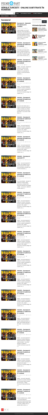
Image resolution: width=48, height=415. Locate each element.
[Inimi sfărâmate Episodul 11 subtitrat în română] (34, 59)
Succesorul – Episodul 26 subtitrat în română (24, 24)
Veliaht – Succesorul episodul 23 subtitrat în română (24, 79)
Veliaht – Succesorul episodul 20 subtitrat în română (24, 138)
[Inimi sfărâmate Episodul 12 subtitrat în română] (34, 52)
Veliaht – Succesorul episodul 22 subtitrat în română (24, 99)
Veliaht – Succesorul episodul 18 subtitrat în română (24, 174)
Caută (44, 21)
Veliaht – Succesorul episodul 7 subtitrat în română (23, 391)
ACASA (17, 13)
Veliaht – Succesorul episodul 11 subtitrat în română (24, 311)
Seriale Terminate (5, 15)
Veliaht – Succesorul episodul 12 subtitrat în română (24, 291)
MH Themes (31, 413)
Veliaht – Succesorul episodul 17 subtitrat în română (24, 193)
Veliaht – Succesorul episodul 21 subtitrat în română (24, 118)
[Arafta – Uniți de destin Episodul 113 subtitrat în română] (34, 30)
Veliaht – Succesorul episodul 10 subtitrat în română (24, 331)
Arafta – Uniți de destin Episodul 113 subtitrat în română (42, 29)
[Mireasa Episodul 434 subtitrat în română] (34, 37)
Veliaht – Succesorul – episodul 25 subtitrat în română (24, 44)
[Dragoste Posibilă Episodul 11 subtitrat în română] (34, 45)
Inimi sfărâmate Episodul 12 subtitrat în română (42, 50)
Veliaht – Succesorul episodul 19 (23, 157)
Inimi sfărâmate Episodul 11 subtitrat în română (42, 58)
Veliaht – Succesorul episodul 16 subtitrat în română (24, 213)
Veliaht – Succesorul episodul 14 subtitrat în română (24, 252)
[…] (24, 38)
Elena (27, 28)
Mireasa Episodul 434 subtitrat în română (41, 36)
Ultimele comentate (37, 13)
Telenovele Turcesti (21, 237)
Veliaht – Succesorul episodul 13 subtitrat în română (24, 272)
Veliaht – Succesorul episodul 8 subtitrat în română (23, 371)
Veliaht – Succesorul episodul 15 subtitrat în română (24, 233)
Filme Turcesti (14, 15)
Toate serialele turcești (25, 13)
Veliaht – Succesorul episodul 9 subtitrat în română (23, 352)
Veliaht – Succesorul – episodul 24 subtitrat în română (24, 61)
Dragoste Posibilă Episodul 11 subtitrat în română (42, 43)
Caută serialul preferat (36, 19)
